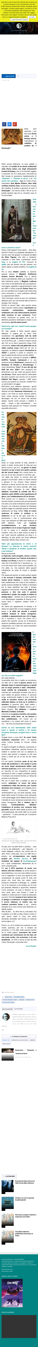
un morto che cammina (8, 1002)
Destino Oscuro (21, 858)
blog (3, 262)
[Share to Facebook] (4, 126)
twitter (4, 264)
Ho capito (32, 17)
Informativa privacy (7, 1269)
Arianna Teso (8, 997)
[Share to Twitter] (9, 126)
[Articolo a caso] (5, 80)
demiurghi (21, 999)
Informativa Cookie (7, 1271)
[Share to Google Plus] (15, 126)
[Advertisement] (19, 55)
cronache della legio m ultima (9, 999)
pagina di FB (18, 262)
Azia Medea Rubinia (19, 997)
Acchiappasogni (29, 861)
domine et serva (30, 999)
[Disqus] (19, 1092)
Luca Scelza (15, 30)
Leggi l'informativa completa (20, 19)
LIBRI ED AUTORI (9, 992)
